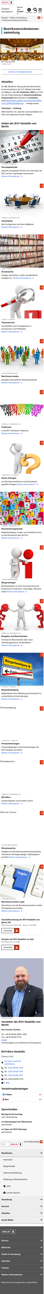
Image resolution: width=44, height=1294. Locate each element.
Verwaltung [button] (6, 1199)
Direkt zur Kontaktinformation (20, 72)
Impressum (7, 1160)
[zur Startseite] (12, 1144)
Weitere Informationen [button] (11, 1275)
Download (8, 931)
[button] (40, 18)
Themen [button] (5, 1268)
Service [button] (4, 1241)
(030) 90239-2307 (15, 1075)
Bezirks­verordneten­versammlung (15, 20)
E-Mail (4, 1040)
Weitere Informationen (10, 176)
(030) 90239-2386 (15, 1068)
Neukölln (4, 18)
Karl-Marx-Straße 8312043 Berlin (12, 1062)
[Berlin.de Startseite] (7, 2)
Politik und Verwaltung (18, 18)
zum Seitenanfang (31, 1142)
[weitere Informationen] (8, 10)
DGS (9, 1186)
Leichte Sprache (13, 1193)
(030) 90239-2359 (15, 1072)
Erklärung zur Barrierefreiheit (15, 1179)
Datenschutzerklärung (12, 1173)
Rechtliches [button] (6, 1153)
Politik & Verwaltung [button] (10, 1254)
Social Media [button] (7, 1220)
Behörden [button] (5, 1247)
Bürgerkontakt (9, 1166)
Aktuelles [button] (5, 1213)
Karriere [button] (5, 1206)
